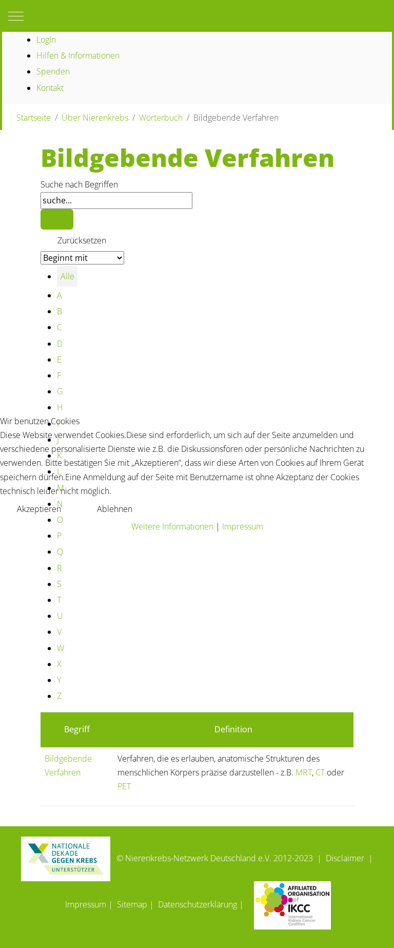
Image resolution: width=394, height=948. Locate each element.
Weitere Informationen (172, 526)
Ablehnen (114, 509)
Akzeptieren (39, 509)
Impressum (242, 526)
